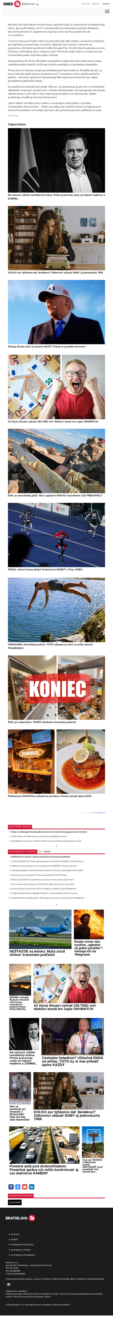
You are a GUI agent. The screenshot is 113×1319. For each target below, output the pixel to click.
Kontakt (14, 1234)
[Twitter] (18, 1187)
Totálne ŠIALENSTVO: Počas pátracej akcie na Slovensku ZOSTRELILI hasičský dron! (47, 861)
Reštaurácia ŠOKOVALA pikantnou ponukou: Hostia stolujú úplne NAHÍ (42, 879)
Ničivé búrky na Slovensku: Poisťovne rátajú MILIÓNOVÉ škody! (39, 875)
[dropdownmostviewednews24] (56, 905)
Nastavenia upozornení (22, 1255)
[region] (37, 4)
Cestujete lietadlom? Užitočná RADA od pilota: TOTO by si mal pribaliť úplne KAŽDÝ (47, 870)
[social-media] (8, 1284)
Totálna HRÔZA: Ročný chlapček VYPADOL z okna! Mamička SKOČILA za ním (44, 893)
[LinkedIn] (32, 1187)
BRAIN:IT (66, 1304)
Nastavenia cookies (20, 1250)
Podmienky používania (22, 1244)
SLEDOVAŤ (14, 1202)
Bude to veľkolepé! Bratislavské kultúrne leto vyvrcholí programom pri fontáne (49, 832)
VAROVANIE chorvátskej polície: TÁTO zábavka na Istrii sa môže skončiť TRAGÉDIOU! (47, 898)
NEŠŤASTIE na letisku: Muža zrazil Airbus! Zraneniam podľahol (40, 856)
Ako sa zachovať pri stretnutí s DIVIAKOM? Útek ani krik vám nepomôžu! (42, 884)
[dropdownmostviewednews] (56, 846)
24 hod (47, 851)
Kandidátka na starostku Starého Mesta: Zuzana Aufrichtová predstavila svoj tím (46, 841)
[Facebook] (11, 1187)
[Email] (25, 1187)
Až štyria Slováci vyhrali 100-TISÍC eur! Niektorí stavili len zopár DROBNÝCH (43, 888)
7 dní (39, 851)
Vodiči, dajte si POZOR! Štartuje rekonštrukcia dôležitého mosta (39, 836)
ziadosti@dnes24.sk (95, 1279)
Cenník (14, 1239)
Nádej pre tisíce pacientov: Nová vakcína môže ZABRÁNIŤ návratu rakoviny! (44, 865)
